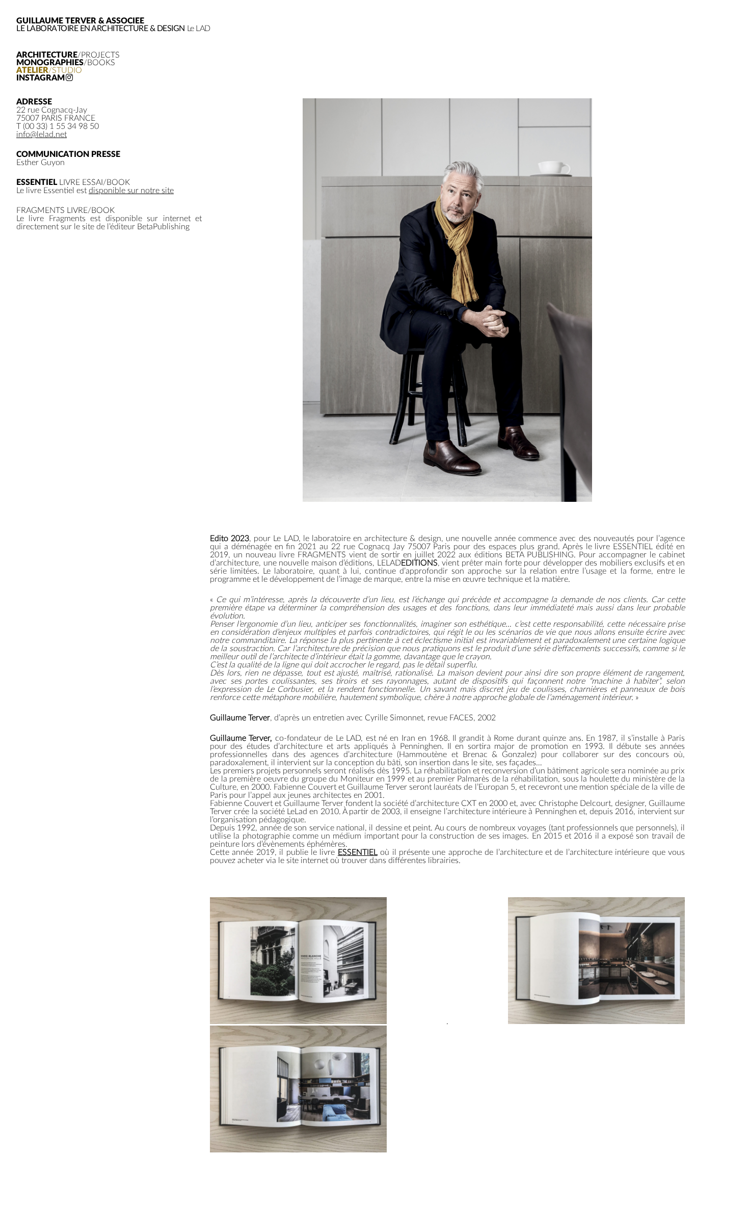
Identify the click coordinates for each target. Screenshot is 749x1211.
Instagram (40, 78)
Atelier (49, 70)
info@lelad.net (41, 134)
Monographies (65, 63)
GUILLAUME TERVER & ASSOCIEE (80, 21)
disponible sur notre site (131, 190)
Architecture (68, 55)
